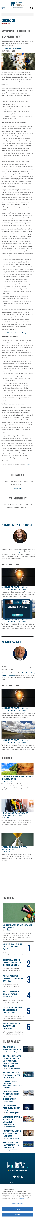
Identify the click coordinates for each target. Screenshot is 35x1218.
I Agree (17, 1214)
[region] (17, 1201)
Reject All (17, 1209)
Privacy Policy (24, 1199)
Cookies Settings (17, 1203)
